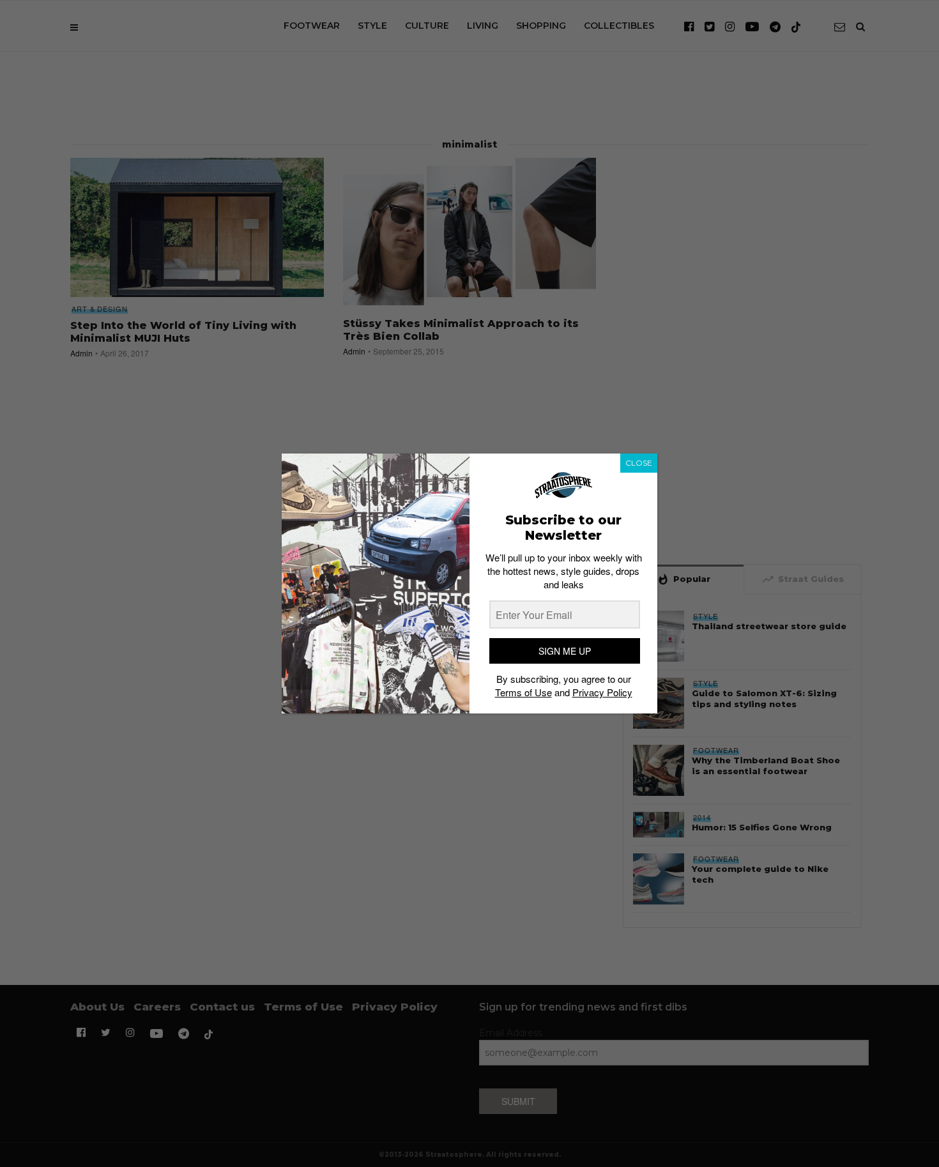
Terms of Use (523, 692)
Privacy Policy (602, 692)
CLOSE (638, 463)
